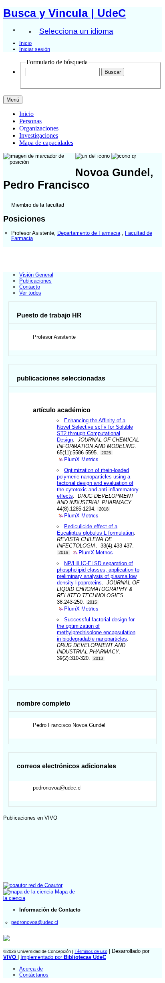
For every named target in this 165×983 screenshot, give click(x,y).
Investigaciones (38, 135)
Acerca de (31, 969)
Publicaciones (35, 281)
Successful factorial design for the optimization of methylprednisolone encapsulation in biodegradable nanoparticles (96, 629)
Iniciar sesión (34, 49)
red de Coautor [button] (44, 885)
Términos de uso (90, 951)
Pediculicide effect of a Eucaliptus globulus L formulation (95, 529)
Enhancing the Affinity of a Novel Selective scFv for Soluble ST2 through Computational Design (95, 430)
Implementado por (63, 957)
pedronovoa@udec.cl (34, 922)
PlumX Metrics (81, 459)
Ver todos (30, 293)
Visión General (36, 275)
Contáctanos (33, 975)
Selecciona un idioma (76, 31)
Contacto (29, 287)
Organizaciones (38, 128)
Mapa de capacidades (46, 142)
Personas (30, 121)
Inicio (25, 43)
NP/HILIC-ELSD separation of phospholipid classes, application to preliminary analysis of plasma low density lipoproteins (98, 573)
